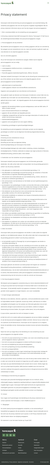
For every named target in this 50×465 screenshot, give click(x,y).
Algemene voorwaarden (23, 462)
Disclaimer (31, 462)
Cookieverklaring (5, 462)
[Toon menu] (48, 3)
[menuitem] (9, 442)
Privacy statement (13, 462)
